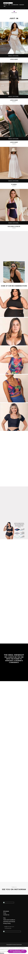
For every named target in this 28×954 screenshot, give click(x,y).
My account (21, 4)
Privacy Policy (7, 923)
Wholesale (6, 911)
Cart (5, 6)
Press (9, 4)
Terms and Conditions (9, 919)
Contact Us (6, 914)
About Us (5, 4)
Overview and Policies (9, 921)
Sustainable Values (14, 4)
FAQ (4, 918)
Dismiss (2, 953)
